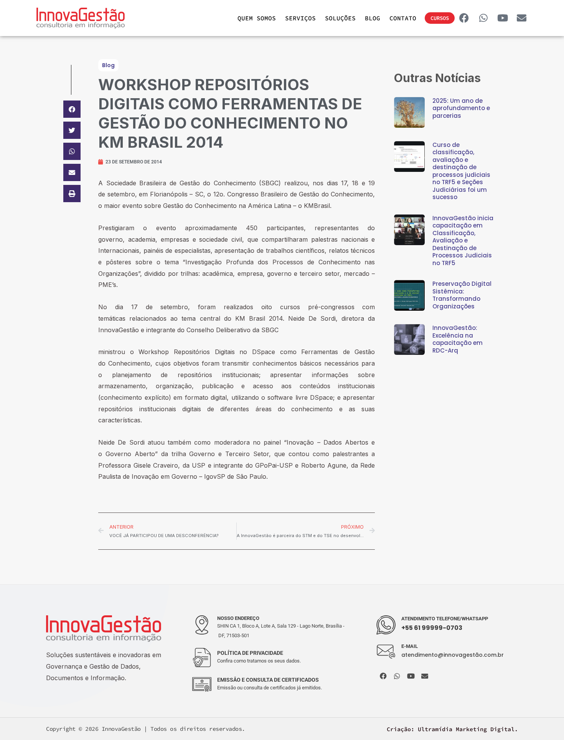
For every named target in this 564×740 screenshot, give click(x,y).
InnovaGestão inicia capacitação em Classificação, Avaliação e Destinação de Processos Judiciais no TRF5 (462, 240)
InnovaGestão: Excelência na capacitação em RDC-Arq (457, 339)
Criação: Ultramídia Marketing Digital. (452, 729)
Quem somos (256, 18)
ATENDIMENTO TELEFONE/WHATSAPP (444, 618)
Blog (372, 18)
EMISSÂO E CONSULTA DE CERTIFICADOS (268, 680)
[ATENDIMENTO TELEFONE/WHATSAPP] (386, 625)
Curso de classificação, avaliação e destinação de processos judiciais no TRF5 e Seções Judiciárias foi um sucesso (461, 171)
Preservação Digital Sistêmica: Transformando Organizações (461, 295)
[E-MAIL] (386, 651)
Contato (402, 18)
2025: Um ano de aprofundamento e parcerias (461, 108)
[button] (72, 109)
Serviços (300, 18)
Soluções (340, 18)
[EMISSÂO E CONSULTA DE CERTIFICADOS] (201, 684)
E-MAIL (409, 646)
